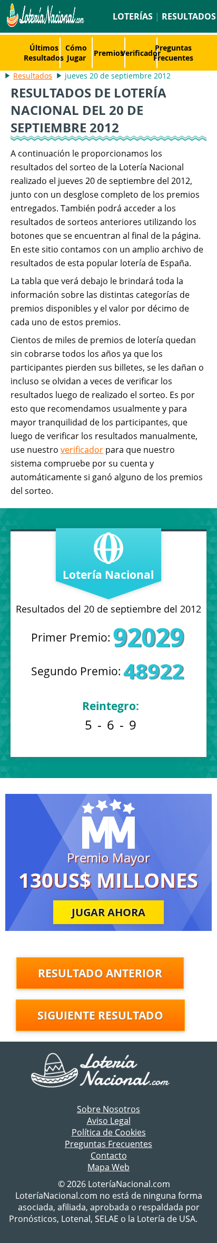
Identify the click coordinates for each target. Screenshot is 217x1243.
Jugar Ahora (108, 912)
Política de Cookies (109, 1132)
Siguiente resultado (100, 1015)
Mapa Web (108, 1167)
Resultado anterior (100, 973)
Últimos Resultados (44, 53)
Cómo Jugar (76, 53)
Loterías (133, 16)
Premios (109, 53)
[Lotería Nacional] (109, 1071)
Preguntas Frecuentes (173, 53)
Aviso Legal (109, 1121)
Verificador (141, 53)
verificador (82, 449)
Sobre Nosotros (108, 1109)
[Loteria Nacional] (44, 24)
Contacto (109, 1155)
